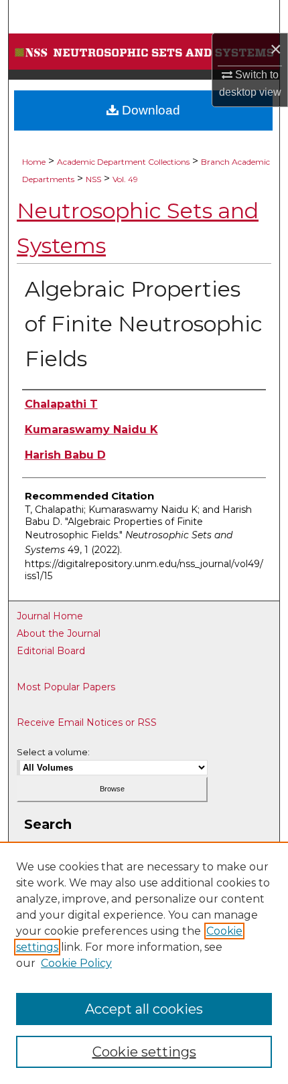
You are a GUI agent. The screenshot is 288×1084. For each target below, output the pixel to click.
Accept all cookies (144, 1009)
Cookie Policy (76, 963)
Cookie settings (144, 1052)
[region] (144, 963)
